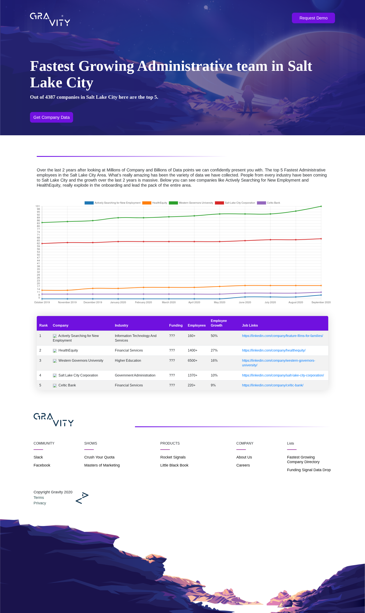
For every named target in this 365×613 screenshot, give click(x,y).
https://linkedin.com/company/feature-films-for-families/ (282, 336)
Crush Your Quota (99, 457)
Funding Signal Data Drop (309, 470)
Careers (243, 465)
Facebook (42, 465)
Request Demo (314, 18)
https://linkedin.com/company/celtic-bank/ (272, 385)
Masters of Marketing (102, 465)
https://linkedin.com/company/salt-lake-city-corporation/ (283, 375)
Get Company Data (51, 117)
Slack (38, 457)
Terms (39, 497)
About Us (244, 457)
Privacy (40, 503)
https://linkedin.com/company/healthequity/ (273, 350)
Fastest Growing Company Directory (303, 459)
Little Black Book (174, 465)
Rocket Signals (173, 457)
